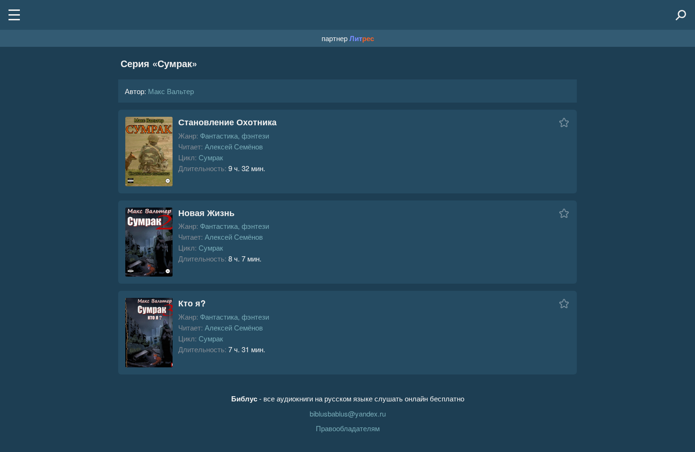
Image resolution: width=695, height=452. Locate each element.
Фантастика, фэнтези (234, 135)
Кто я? (192, 303)
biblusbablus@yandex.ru (348, 413)
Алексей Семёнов (234, 146)
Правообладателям (348, 428)
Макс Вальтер (171, 91)
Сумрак (211, 157)
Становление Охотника (227, 122)
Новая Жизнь (206, 213)
